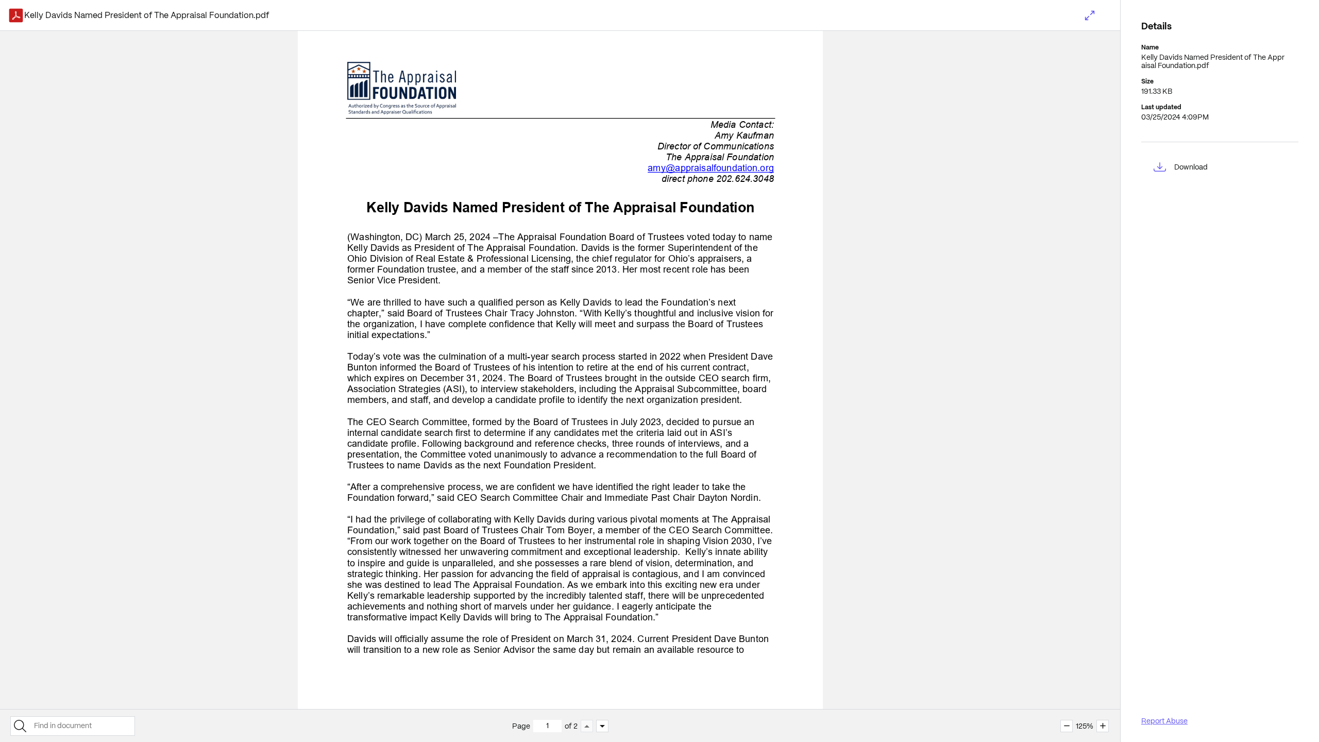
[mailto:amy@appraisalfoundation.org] (710, 167)
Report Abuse (1164, 721)
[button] (1089, 15)
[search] (20, 726)
